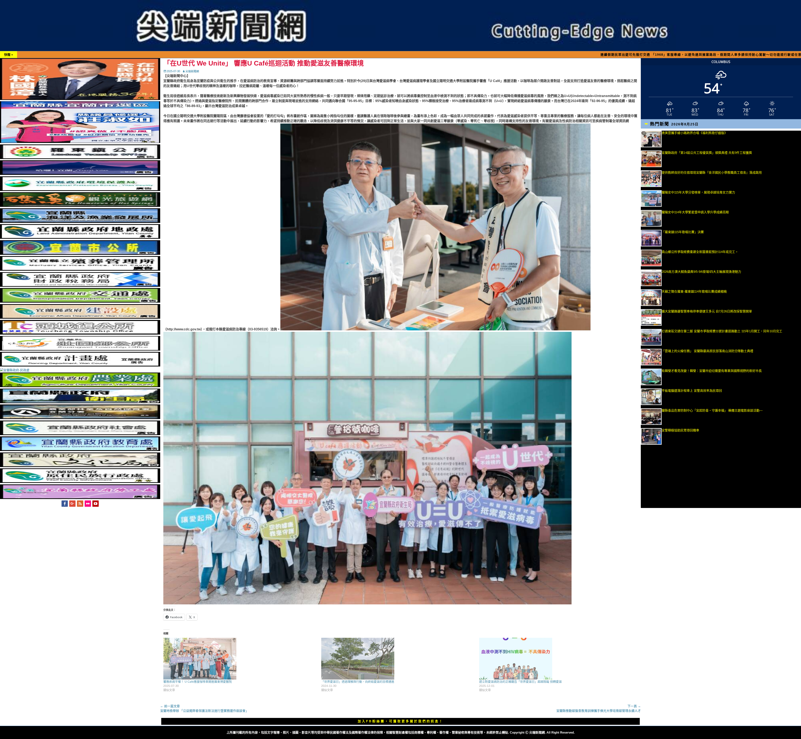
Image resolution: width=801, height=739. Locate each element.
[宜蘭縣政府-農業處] (80, 386)
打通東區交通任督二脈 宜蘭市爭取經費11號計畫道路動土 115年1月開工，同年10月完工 (722, 331)
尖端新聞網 (192, 71)
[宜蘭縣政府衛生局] (80, 402)
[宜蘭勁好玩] (80, 174)
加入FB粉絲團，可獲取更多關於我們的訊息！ (400, 721)
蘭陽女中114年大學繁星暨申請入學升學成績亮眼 (695, 212)
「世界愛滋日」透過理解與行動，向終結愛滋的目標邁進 (357, 681)
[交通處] (80, 301)
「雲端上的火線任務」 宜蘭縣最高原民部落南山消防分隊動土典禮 (707, 351)
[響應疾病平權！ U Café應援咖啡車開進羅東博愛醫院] (240, 659)
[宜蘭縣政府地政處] (80, 237)
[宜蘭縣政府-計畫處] (80, 365)
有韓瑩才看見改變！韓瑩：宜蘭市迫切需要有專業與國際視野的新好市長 (712, 371)
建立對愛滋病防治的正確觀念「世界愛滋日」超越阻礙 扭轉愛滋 (520, 681)
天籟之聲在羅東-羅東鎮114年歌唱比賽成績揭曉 (694, 291)
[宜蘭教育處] (80, 450)
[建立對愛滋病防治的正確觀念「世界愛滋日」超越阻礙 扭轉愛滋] (556, 659)
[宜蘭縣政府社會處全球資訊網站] (80, 434)
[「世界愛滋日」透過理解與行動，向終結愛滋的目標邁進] (398, 659)
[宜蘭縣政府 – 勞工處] (80, 498)
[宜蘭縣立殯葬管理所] (80, 269)
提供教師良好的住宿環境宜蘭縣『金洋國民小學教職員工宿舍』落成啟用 (712, 172)
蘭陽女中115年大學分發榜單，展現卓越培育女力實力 (721, 192)
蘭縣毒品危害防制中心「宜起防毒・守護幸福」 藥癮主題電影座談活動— (712, 410)
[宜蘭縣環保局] (80, 190)
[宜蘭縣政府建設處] (80, 317)
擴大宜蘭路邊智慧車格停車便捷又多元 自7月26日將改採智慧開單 (707, 311)
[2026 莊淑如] (80, 142)
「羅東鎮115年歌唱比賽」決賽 (683, 232)
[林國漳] (80, 99)
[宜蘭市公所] (80, 253)
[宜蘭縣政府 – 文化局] (80, 466)
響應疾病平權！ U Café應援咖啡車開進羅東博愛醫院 (197, 681)
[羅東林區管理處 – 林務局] (80, 418)
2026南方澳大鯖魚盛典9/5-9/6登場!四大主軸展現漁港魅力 (701, 271)
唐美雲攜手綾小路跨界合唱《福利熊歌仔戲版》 (694, 133)
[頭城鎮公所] (80, 333)
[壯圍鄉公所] (80, 349)
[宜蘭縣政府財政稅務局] (80, 285)
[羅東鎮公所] (80, 158)
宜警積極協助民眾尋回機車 (680, 430)
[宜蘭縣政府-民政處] (14, 370)
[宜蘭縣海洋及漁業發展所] (80, 222)
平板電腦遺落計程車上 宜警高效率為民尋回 (692, 390)
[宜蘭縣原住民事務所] (80, 482)
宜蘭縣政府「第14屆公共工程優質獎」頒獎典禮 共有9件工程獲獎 (707, 152)
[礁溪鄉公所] (80, 205)
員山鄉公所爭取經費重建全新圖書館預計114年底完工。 (700, 252)
